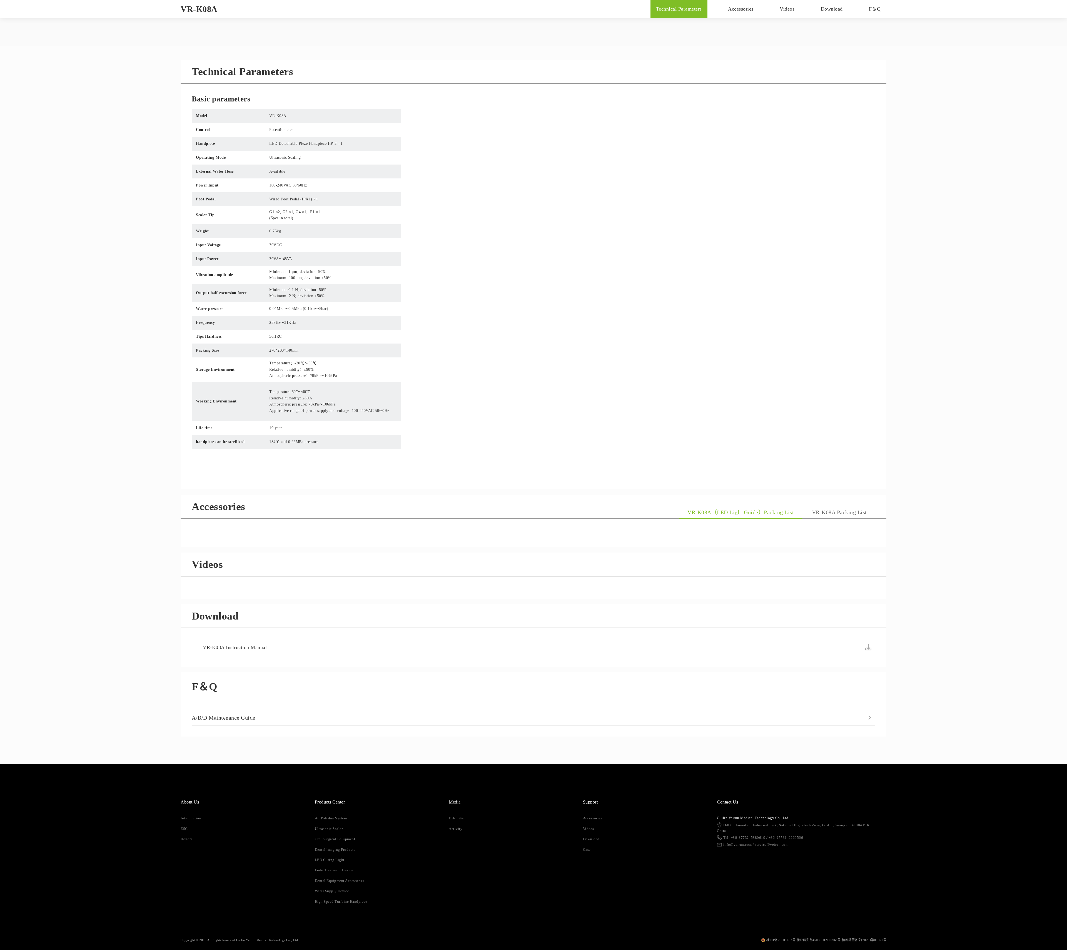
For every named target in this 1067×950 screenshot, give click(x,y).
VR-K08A (199, 9)
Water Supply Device (332, 891)
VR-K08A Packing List (839, 512)
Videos (787, 9)
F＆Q (875, 9)
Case (587, 850)
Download (832, 9)
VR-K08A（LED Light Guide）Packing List (740, 512)
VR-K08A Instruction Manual (235, 647)
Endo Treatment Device (334, 870)
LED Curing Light (330, 860)
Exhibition (458, 818)
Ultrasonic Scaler (329, 829)
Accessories (741, 9)
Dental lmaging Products (335, 850)
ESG (184, 829)
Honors (186, 839)
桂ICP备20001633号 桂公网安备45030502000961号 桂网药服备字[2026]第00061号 (826, 940)
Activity (455, 829)
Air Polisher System (331, 818)
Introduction (191, 818)
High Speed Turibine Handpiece (341, 902)
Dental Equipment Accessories (339, 881)
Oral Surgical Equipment (335, 839)
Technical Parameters (679, 9)
